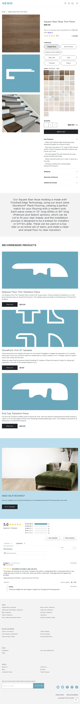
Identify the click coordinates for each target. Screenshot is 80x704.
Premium (52, 63)
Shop (3, 604)
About (4, 664)
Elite (68, 57)
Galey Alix (51, 57)
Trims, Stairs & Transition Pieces (11, 617)
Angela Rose (51, 46)
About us (4, 667)
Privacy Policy (60, 694)
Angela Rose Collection (9, 607)
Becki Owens (68, 46)
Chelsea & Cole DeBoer (53, 52)
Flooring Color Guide (8, 636)
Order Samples (44, 631)
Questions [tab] (19, 543)
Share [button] (7, 582)
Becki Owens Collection (47, 607)
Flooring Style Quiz (46, 636)
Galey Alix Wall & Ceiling (47, 617)
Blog (3, 669)
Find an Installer (45, 634)
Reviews (42, 669)
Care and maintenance (47, 650)
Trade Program (44, 672)
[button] (65, 3)
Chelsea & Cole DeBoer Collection (12, 610)
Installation (5, 650)
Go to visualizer (10, 507)
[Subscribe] (38, 685)
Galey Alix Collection (46, 610)
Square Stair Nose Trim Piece (12, 578)
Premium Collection (46, 612)
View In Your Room (8, 631)
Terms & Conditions (72, 694)
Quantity (47, 121)
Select (68, 63)
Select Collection (7, 615)
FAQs (3, 647)
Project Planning (8, 628)
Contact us (43, 667)
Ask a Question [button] (53, 538)
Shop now (9, 304)
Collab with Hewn (7, 672)
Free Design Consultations (10, 634)
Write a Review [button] (70, 538)
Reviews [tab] (7, 543)
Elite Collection (6, 612)
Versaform (43, 615)
